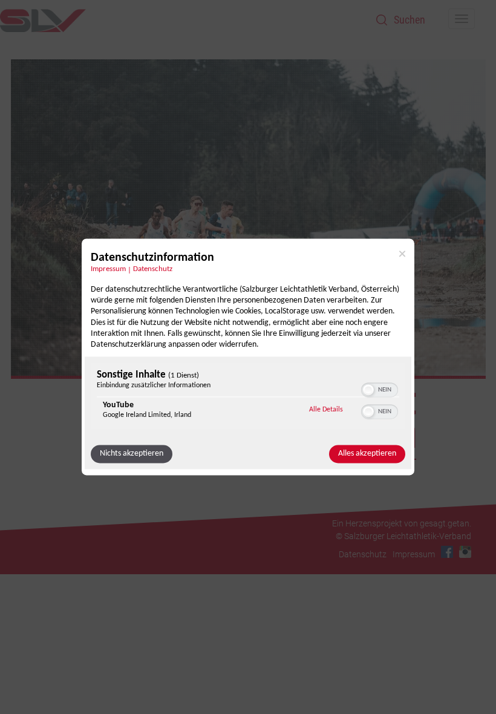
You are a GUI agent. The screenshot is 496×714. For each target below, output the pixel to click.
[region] (248, 398)
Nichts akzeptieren (131, 454)
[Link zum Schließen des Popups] (402, 254)
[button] (368, 390)
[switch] (379, 389)
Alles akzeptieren (367, 454)
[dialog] (248, 356)
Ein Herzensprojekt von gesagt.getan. (401, 523)
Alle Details (326, 410)
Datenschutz (152, 269)
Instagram (465, 552)
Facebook (447, 552)
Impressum (108, 269)
